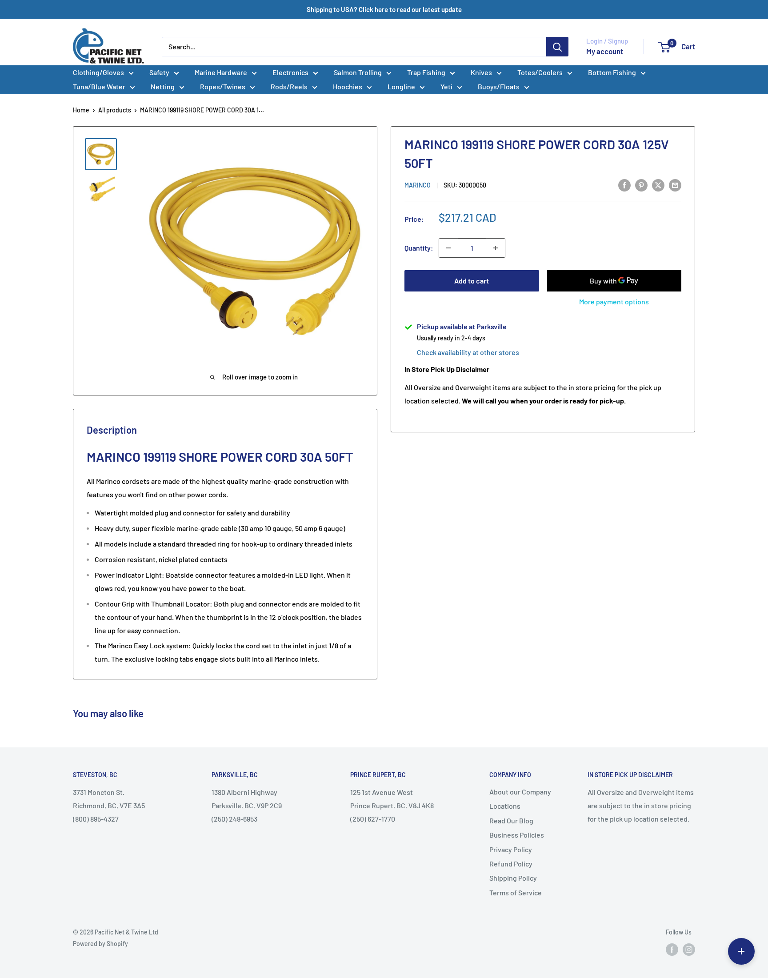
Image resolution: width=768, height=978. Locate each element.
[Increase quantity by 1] (495, 248)
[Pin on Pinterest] (641, 185)
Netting (163, 86)
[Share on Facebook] (624, 185)
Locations (504, 806)
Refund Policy (510, 863)
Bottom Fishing (612, 72)
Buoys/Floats (499, 86)
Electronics (290, 72)
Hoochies (347, 86)
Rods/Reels (289, 86)
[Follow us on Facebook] (672, 949)
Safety (159, 72)
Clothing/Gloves (98, 72)
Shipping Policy (513, 878)
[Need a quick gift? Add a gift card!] (741, 951)
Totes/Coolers (540, 72)
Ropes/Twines (222, 86)
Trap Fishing (426, 72)
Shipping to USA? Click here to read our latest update (384, 9)
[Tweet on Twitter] (658, 185)
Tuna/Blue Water (99, 86)
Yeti (446, 86)
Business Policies (516, 834)
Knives (481, 72)
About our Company (520, 791)
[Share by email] (675, 185)
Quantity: (418, 248)
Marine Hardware (221, 72)
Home (81, 110)
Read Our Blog (511, 820)
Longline (401, 86)
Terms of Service (515, 892)
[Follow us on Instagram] (689, 949)
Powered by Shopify (100, 943)
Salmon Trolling (358, 72)
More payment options (614, 301)
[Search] (557, 46)
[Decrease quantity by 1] (448, 248)
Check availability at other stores (468, 352)
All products (114, 110)
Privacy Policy (510, 849)
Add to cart (471, 280)
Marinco (417, 185)
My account (604, 51)
